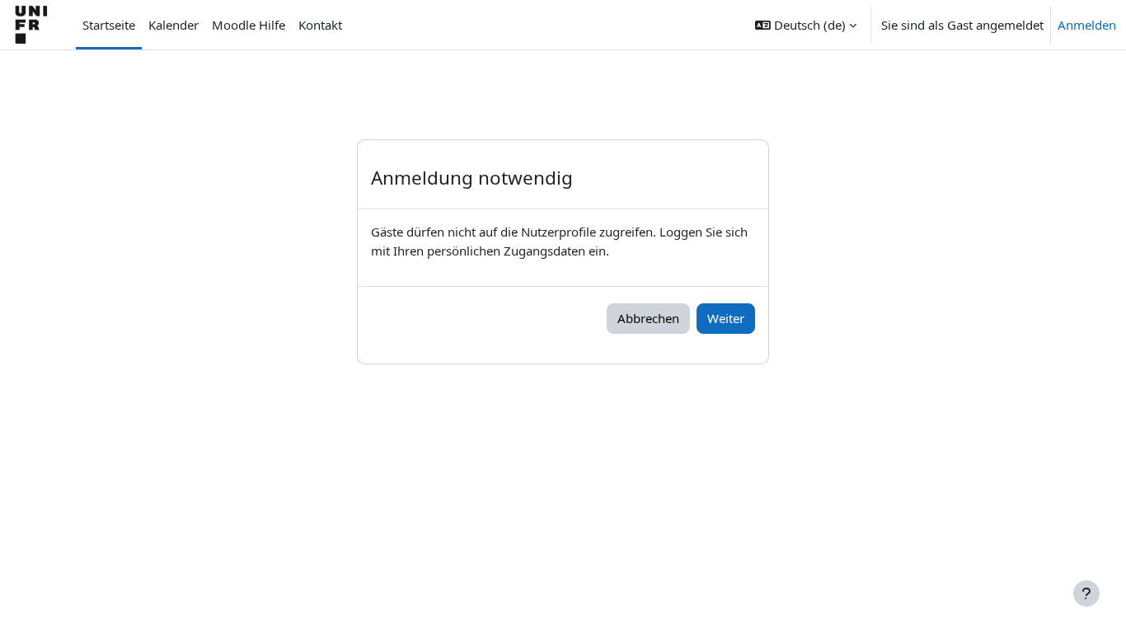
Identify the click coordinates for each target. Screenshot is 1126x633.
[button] (805, 24)
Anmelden (1087, 24)
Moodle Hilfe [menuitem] (248, 24)
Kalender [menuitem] (173, 24)
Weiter (725, 318)
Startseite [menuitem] (108, 24)
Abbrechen (648, 318)
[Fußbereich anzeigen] (1086, 593)
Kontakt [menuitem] (320, 24)
